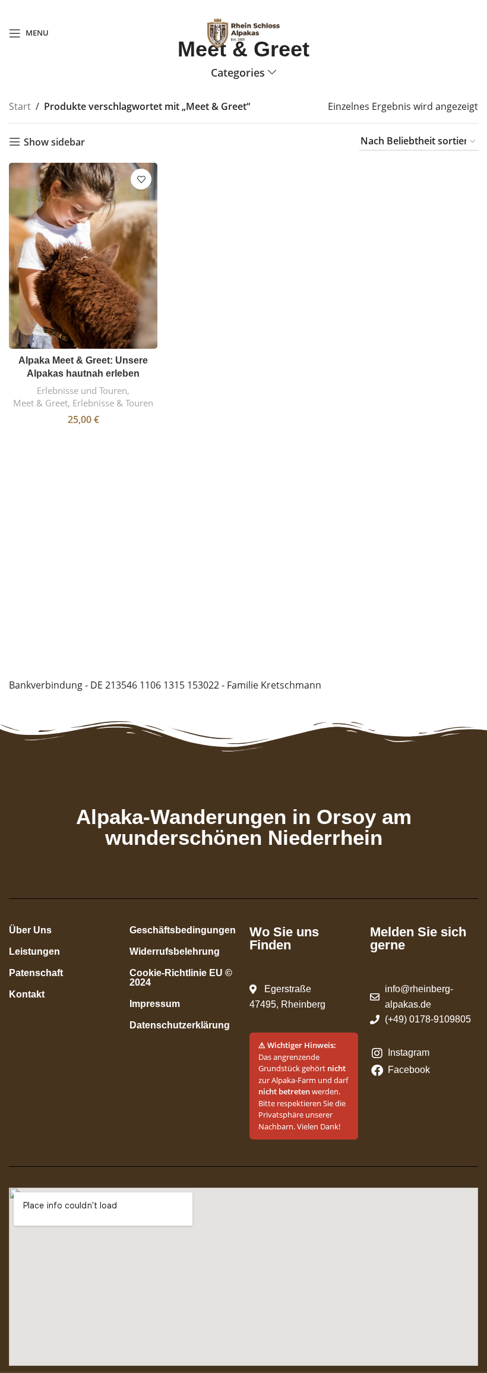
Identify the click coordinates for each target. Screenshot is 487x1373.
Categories (238, 73)
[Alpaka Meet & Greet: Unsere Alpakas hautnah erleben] (83, 256)
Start (20, 106)
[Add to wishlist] (141, 179)
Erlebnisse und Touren (82, 390)
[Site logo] (243, 32)
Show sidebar (54, 141)
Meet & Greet (40, 403)
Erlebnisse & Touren (112, 403)
